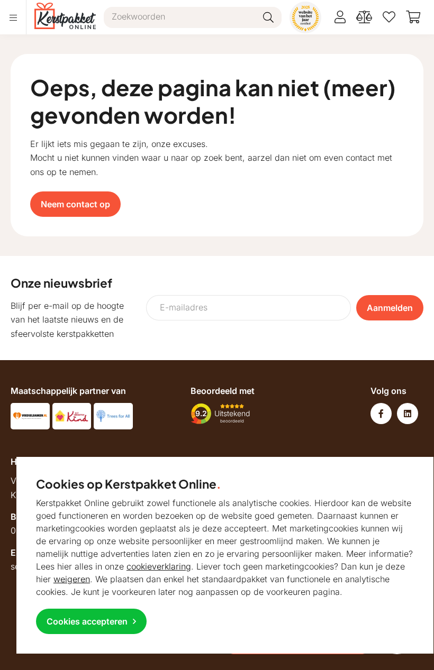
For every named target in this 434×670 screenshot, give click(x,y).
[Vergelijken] (364, 17)
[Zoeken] (268, 17)
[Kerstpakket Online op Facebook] (381, 413)
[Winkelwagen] (413, 17)
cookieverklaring (158, 566)
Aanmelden (390, 307)
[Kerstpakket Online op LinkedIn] (407, 413)
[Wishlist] (389, 17)
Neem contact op (75, 204)
